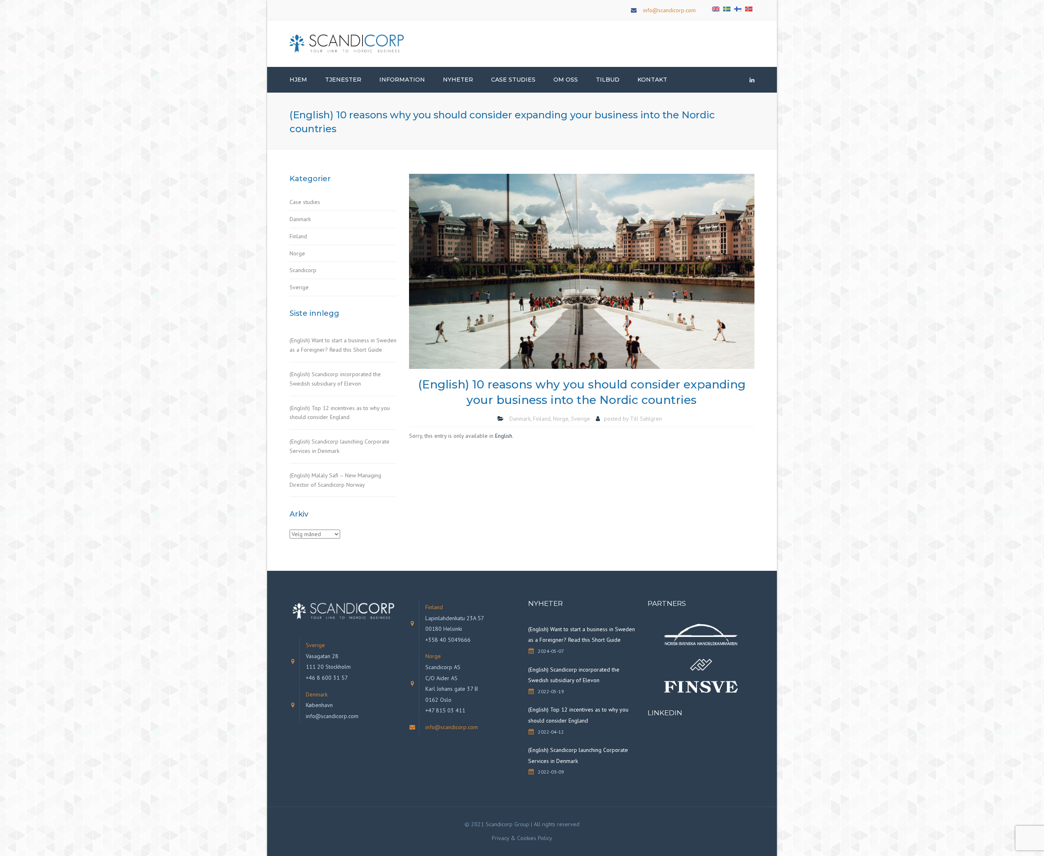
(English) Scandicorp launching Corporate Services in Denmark (339, 446)
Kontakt (652, 79)
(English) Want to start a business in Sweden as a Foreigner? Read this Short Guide (343, 345)
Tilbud (607, 79)
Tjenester (343, 79)
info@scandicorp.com (669, 10)
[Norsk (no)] (748, 8)
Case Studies (513, 79)
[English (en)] (715, 8)
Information (402, 79)
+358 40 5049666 (448, 639)
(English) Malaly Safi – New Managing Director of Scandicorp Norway (335, 480)
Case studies (305, 202)
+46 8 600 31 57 (327, 677)
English (503, 435)
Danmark (300, 219)
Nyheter (458, 79)
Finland (298, 236)
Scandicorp (303, 270)
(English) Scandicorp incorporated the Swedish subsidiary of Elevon (335, 378)
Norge (297, 253)
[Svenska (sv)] (726, 8)
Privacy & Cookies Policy (522, 838)
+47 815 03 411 (445, 710)
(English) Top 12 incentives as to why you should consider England (340, 412)
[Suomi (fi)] (737, 8)
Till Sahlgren (646, 418)
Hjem (298, 79)
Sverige (299, 287)
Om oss (565, 79)
